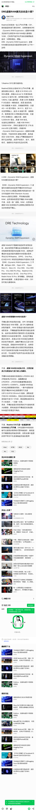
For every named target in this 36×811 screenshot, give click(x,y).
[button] (3, 809)
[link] (7, 809)
